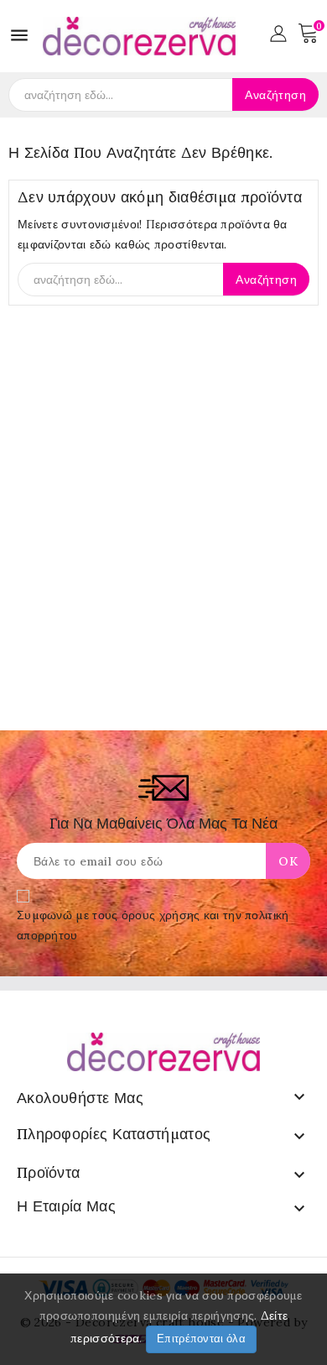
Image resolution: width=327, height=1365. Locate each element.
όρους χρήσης (161, 915)
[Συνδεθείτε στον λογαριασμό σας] (277, 31)
